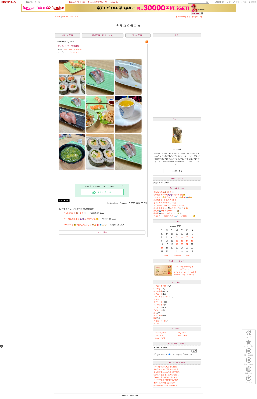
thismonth (177, 255)
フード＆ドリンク (72, 52)
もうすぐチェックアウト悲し (165, 203)
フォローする (248, 346)
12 (177, 241)
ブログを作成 (241, 2)
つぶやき (157, 289)
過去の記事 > (138, 35)
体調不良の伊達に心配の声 (164, 383)
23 (162, 248)
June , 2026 (160, 338)
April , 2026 (182, 335)
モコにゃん (157, 315)
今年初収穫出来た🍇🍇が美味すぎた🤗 (81, 219)
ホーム (248, 337)
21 (187, 244)
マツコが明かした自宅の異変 (165, 367)
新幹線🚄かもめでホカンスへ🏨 (166, 211)
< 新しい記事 (67, 35)
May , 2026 (182, 333)
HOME (58, 17)
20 (182, 244)
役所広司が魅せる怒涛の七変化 (165, 375)
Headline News (177, 363)
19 (177, 244)
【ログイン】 (197, 16)
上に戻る (248, 382)
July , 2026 (159, 335)
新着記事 (248, 373)
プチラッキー (158, 302)
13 (182, 241)
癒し (155, 313)
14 (187, 241)
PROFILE (74, 17)
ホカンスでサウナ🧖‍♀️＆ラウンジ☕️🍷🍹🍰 (170, 208)
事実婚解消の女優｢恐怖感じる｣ (165, 385)
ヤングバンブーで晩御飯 (68, 46)
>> (221, 2)
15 (192, 241)
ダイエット (157, 294)
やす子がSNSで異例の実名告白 (166, 380)
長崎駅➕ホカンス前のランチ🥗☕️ (167, 213)
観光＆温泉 (157, 291)
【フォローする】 (183, 16)
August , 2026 (160, 333)
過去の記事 (248, 355)
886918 (196, 13)
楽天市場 (252, 2)
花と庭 (156, 323)
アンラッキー (158, 305)
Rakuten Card (176, 261)
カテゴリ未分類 (159, 286)
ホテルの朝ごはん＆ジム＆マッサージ (168, 205)
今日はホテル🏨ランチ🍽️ (75, 213)
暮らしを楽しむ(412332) (73, 49)
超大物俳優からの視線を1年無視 (166, 372)
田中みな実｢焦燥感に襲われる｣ (165, 377)
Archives (177, 329)
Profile (177, 119)
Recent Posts (177, 188)
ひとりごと (157, 307)
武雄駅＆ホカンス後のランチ (165, 200)
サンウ (156, 299)
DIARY (65, 17)
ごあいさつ (157, 310)
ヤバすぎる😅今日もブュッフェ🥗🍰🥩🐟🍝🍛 (85, 225)
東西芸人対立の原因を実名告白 (165, 369)
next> (188, 255)
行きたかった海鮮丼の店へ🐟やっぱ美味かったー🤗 (174, 216)
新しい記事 (248, 364)
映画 (155, 318)
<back (166, 255)
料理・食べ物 (34, 2)
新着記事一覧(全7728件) (102, 35)
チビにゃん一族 (159, 321)
